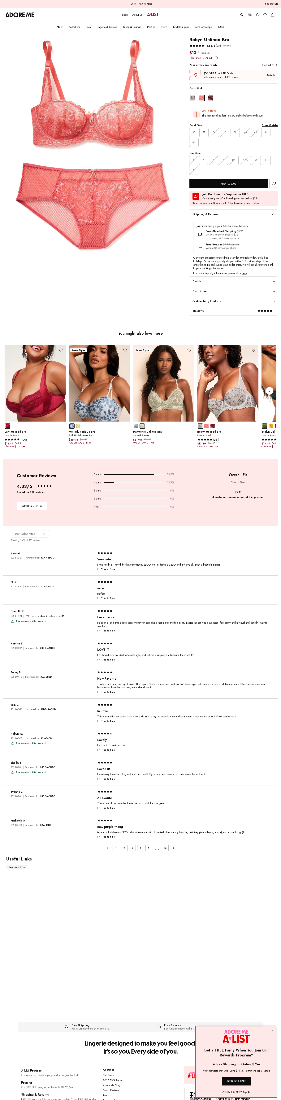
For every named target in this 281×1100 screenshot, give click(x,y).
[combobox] (30, 533)
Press (106, 1095)
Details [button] (256, 203)
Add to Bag (228, 183)
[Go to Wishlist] (265, 15)
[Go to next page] (173, 848)
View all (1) (268, 65)
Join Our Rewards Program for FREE (225, 194)
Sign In (246, 1092)
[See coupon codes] (249, 15)
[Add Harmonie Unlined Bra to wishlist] (189, 350)
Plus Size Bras (17, 867)
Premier (26, 1082)
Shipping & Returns (35, 1094)
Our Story (108, 1075)
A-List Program (31, 1070)
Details (271, 75)
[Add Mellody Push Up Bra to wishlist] (125, 350)
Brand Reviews (111, 1090)
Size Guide (270, 125)
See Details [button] (271, 4)
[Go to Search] (242, 15)
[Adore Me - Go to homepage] (20, 15)
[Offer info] (216, 57)
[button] (210, 45)
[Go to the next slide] (269, 391)
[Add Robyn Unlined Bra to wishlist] (273, 183)
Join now (202, 226)
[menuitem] (60, 27)
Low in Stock (209, 110)
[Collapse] (271, 1031)
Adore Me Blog (111, 1085)
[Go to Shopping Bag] (272, 15)
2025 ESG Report (113, 1080)
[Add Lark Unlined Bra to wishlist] (61, 350)
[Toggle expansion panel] (273, 214)
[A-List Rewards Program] (153, 14)
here (244, 273)
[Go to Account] (257, 15)
